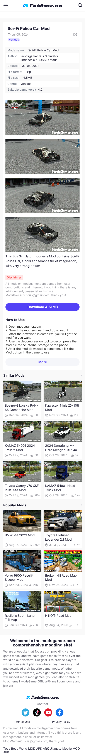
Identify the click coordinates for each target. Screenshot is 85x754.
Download (42, 307)
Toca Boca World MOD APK (22, 748)
